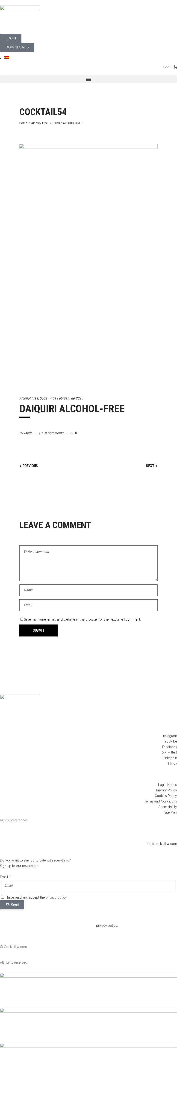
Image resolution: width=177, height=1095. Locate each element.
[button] (88, 79)
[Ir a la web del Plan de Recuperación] (88, 1011)
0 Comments (54, 433)
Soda (43, 398)
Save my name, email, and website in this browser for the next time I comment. (82, 619)
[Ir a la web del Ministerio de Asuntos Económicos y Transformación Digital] (88, 976)
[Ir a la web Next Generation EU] (88, 1046)
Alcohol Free (39, 123)
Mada (28, 433)
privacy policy (56, 897)
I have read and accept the (36, 897)
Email (4, 877)
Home (23, 123)
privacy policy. (107, 925)
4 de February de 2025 (66, 398)
